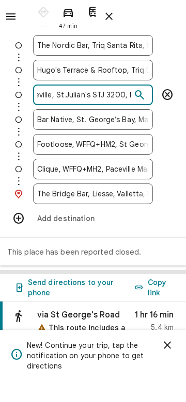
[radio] (43, 15)
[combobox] (93, 45)
